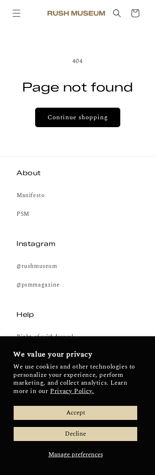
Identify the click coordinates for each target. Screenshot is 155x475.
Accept (75, 412)
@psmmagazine (38, 284)
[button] (16, 13)
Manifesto (31, 195)
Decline (75, 434)
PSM (23, 214)
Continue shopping (78, 117)
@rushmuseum (37, 266)
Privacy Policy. (72, 391)
